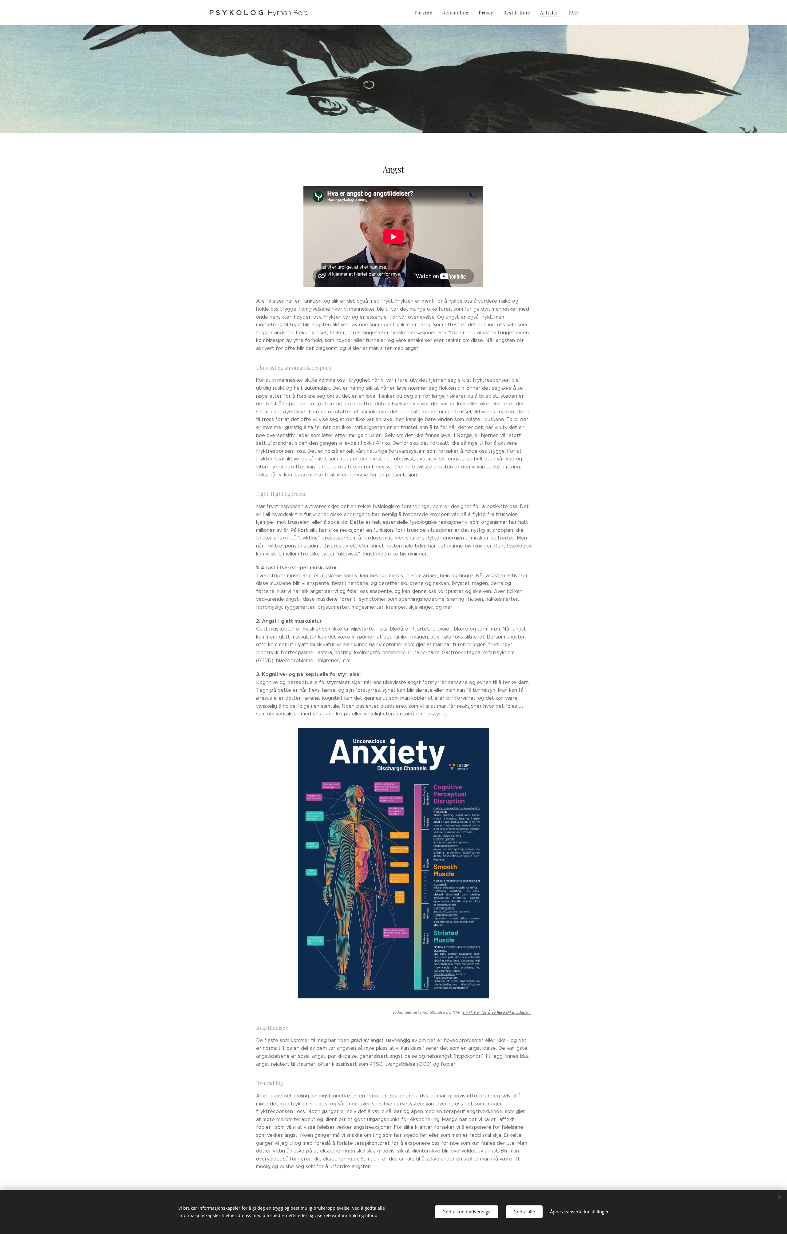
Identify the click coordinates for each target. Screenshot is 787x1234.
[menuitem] (425, 12)
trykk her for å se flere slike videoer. (497, 1012)
